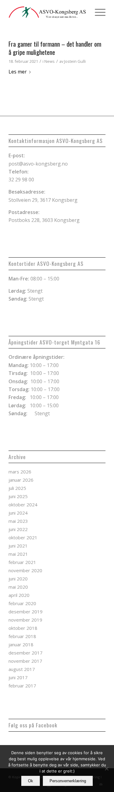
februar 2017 (22, 686)
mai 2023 (18, 521)
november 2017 (25, 661)
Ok (30, 781)
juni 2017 (18, 677)
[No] (106, 768)
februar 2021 (22, 562)
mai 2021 (18, 554)
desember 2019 (26, 611)
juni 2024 (18, 513)
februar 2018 (22, 636)
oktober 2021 (23, 537)
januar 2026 (21, 480)
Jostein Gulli (75, 61)
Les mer (18, 71)
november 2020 (25, 570)
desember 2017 (26, 653)
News (49, 61)
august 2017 (22, 669)
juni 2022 (18, 529)
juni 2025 (18, 496)
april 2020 (19, 595)
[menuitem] (97, 12)
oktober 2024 (23, 504)
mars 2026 (20, 472)
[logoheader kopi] (47, 12)
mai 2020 (18, 587)
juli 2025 (17, 488)
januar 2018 (21, 644)
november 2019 (25, 620)
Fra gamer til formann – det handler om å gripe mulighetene (55, 48)
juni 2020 (18, 579)
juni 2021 (18, 546)
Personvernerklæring (68, 781)
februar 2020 (22, 603)
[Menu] (97, 12)
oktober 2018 (23, 628)
